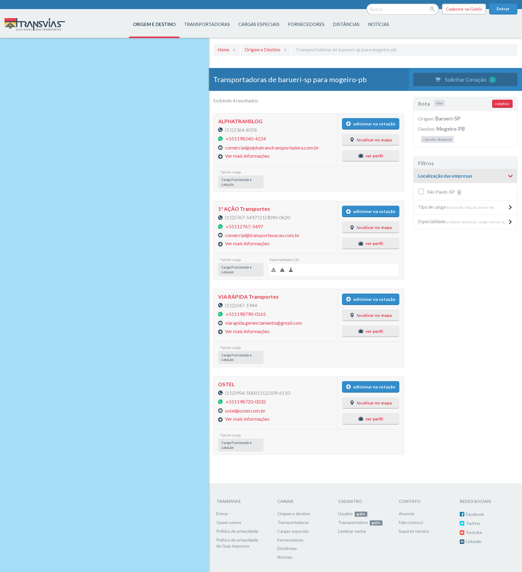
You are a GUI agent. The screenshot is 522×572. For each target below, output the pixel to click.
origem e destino (154, 24)
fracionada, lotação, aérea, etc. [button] (456, 207)
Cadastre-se (464, 8)
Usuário (351, 513)
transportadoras (207, 24)
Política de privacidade (237, 531)
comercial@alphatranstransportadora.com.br (272, 147)
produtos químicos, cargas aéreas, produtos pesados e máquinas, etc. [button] (467, 221)
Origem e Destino (262, 49)
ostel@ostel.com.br (245, 410)
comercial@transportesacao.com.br (262, 235)
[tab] (465, 176)
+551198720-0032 (246, 401)
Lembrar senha (352, 531)
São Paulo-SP (443, 191)
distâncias (346, 24)
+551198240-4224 (246, 138)
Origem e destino (293, 513)
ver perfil (374, 155)
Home (223, 49)
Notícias (378, 24)
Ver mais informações (247, 156)
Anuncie (406, 513)
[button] (465, 176)
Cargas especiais (258, 24)
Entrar (503, 8)
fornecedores (306, 24)
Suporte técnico (414, 531)
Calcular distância (437, 139)
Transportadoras (293, 522)
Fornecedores (290, 539)
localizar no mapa (374, 139)
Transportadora (359, 522)
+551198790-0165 (246, 314)
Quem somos (228, 522)
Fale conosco (411, 522)
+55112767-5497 (244, 226)
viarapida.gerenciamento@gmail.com (263, 323)
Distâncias (287, 548)
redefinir (502, 103)
